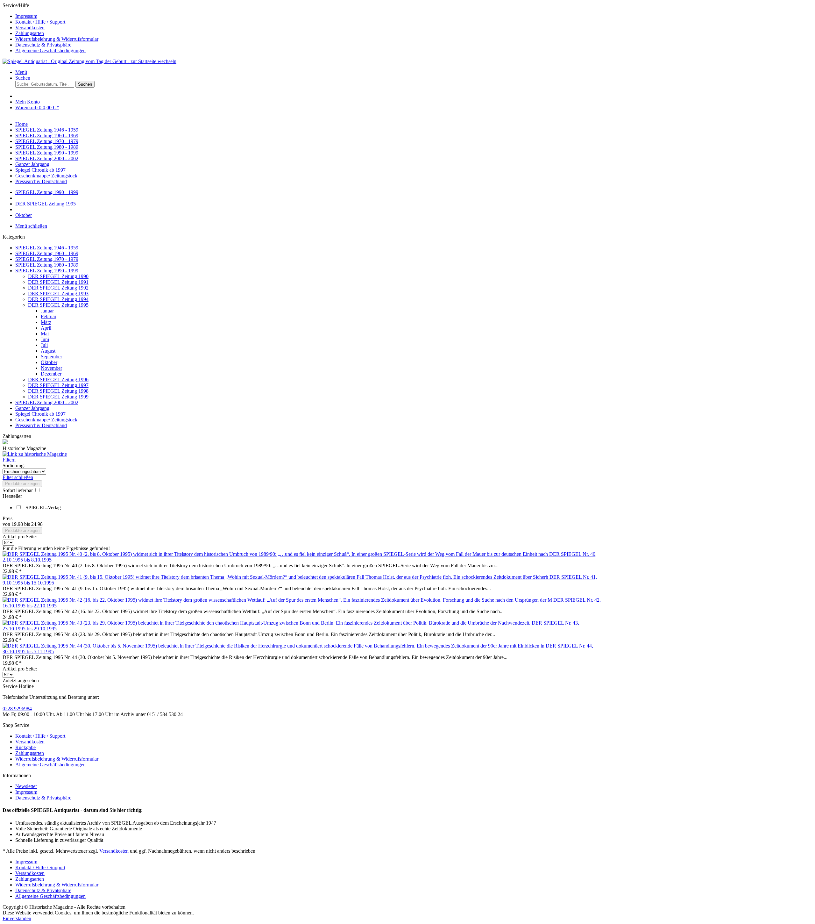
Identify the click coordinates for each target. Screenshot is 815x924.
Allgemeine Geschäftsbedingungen (50, 50)
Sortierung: (14, 465)
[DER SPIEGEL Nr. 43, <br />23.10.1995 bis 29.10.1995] (267, 623)
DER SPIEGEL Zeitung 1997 (58, 385)
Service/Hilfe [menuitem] (50, 28)
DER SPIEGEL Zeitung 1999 (58, 396)
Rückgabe (25, 747)
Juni (45, 339)
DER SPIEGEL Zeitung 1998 (58, 391)
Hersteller (12, 496)
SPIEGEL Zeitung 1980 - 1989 (46, 265)
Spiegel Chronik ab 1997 (40, 414)
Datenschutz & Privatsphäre (43, 44)
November (51, 368)
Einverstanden (17, 918)
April (46, 328)
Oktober (49, 362)
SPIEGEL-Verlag (43, 507)
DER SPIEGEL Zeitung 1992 (58, 287)
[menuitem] (413, 16)
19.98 (17, 524)
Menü (21, 72)
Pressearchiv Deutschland (41, 425)
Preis (7, 518)
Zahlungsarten (29, 33)
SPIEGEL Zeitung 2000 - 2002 (46, 402)
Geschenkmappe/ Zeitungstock (46, 419)
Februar (48, 316)
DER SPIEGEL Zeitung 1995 (58, 305)
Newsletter (26, 786)
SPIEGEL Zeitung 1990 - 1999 (46, 270)
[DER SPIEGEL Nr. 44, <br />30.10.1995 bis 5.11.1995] (274, 645)
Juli (44, 345)
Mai (45, 333)
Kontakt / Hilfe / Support (40, 22)
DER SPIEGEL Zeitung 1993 (58, 293)
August (48, 351)
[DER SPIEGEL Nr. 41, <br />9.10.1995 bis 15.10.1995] (276, 577)
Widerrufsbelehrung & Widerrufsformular (56, 39)
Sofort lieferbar (18, 490)
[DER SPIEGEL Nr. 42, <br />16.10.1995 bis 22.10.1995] (278, 600)
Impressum (26, 16)
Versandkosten (30, 27)
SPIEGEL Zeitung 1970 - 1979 (46, 259)
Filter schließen (18, 477)
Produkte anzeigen (22, 483)
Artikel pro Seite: (20, 536)
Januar (47, 310)
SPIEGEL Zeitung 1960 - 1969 (46, 253)
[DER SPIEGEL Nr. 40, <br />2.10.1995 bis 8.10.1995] (276, 554)
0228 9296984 (17, 708)
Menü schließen (31, 226)
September (51, 356)
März (46, 322)
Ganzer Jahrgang (32, 408)
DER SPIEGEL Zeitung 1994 (58, 299)
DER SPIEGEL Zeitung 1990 (58, 276)
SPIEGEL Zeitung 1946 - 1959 (46, 247)
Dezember (51, 373)
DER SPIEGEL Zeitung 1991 (58, 282)
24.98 (37, 524)
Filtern (9, 459)
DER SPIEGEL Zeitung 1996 (58, 379)
